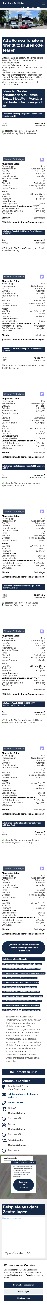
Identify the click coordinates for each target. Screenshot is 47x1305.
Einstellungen (23, 1291)
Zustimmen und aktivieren (23, 1184)
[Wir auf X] (22, 8)
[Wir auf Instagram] (33, 8)
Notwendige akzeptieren (23, 1285)
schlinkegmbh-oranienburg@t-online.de (23, 1095)
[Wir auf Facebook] (27, 8)
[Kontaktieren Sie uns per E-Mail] (38, 8)
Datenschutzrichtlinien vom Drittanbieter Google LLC (21, 1174)
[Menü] (44, 3)
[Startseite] (13, 3)
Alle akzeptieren (23, 1298)
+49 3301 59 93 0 (16, 1102)
